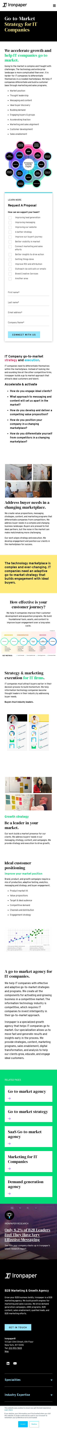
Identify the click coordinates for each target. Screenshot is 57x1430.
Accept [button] (22, 1424)
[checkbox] (28, 249)
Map (7, 1351)
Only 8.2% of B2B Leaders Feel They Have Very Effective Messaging (27, 1234)
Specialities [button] (13, 1380)
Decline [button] (34, 1424)
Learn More (9, 1410)
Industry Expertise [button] (17, 1395)
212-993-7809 (15, 1348)
